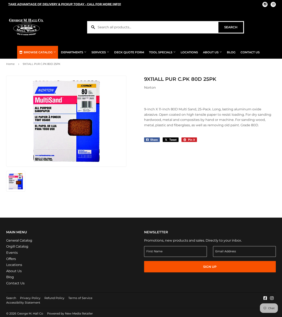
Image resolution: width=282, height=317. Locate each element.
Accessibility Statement (23, 302)
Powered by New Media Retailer (70, 313)
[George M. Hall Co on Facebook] (265, 298)
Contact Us (250, 52)
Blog (231, 52)
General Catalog (19, 240)
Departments (72, 52)
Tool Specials (161, 52)
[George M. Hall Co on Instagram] (272, 298)
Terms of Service (80, 298)
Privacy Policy (30, 298)
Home (10, 64)
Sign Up (210, 267)
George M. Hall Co (30, 313)
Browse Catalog (38, 52)
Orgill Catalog (17, 246)
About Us (211, 52)
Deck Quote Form (129, 52)
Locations (189, 52)
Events (12, 253)
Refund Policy (54, 298)
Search (233, 27)
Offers (11, 259)
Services (99, 52)
